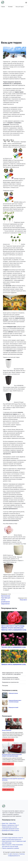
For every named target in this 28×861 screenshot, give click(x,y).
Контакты (15, 854)
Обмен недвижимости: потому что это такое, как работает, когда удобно (12, 673)
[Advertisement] (14, 24)
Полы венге (23, 599)
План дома (5, 685)
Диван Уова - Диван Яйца (9, 823)
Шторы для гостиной (13, 707)
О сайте (10, 854)
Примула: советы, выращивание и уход (13, 664)
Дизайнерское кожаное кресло (10, 830)
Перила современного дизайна (10, 848)
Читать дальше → (7, 739)
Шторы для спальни (13, 693)
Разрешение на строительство (10, 682)
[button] (26, 2)
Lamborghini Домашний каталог (10, 828)
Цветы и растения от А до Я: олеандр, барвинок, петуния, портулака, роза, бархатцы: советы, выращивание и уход (13, 628)
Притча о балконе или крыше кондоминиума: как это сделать (10, 678)
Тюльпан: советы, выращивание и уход (13, 647)
